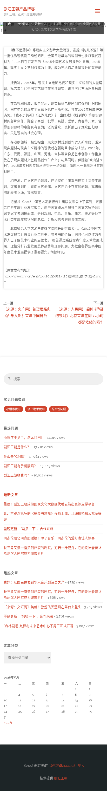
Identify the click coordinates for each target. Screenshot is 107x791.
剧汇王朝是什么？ (17, 447)
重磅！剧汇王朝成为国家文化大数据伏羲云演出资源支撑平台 (49, 504)
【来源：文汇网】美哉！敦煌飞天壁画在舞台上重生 (42, 607)
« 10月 (8, 722)
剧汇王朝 (60, 778)
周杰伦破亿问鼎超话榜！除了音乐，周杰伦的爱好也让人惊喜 (49, 538)
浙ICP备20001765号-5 (67, 766)
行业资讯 (23, 24)
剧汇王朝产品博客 (19, 9)
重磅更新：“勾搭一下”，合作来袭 (28, 529)
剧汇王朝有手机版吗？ (20, 466)
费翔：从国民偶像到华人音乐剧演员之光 (34, 582)
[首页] (9, 24)
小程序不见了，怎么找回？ (24, 438)
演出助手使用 (36, 409)
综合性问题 (59, 409)
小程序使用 (13, 409)
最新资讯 (40, 24)
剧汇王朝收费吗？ (17, 475)
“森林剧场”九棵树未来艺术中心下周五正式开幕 (38, 626)
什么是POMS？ (15, 456)
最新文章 (11, 495)
